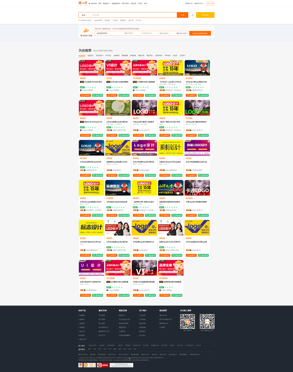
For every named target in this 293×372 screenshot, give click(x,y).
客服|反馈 (122, 327)
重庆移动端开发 (194, 354)
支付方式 (102, 335)
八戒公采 (81, 331)
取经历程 (142, 323)
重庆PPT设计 (145, 354)
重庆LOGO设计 (83, 354)
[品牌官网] (103, 365)
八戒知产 (81, 319)
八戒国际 (81, 327)
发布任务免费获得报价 (200, 33)
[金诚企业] (90, 365)
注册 (212, 3)
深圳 (99, 349)
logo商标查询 (98, 20)
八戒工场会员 (189, 345)
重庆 (89, 349)
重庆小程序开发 (124, 354)
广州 (109, 349)
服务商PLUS (163, 323)
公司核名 (115, 20)
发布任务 (205, 15)
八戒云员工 (82, 339)
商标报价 (107, 20)
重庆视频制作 (183, 354)
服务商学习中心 (104, 331)
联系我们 (142, 331)
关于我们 (142, 310)
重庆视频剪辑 (102, 354)
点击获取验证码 (146, 33)
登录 (208, 3)
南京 (130, 349)
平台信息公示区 (124, 319)
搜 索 (182, 15)
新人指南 (102, 319)
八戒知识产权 (92, 345)
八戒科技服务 (111, 345)
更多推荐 (163, 310)
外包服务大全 (155, 345)
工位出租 (180, 345)
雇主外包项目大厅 (165, 319)
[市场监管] (80, 365)
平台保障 (102, 315)
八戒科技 (81, 323)
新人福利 (102, 323)
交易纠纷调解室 (124, 335)
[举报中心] (121, 365)
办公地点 (142, 335)
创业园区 (81, 335)
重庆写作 (154, 354)
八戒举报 (122, 331)
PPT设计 (138, 20)
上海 (104, 349)
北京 (94, 349)
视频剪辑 (123, 20)
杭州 (119, 349)
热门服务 (146, 345)
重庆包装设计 (173, 354)
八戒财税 (81, 315)
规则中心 (122, 315)
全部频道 (127, 345)
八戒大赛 (198, 345)
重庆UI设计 (163, 354)
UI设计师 (130, 20)
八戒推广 (162, 327)
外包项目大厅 (137, 345)
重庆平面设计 (112, 354)
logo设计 (89, 20)
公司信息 (142, 315)
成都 (114, 349)
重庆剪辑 (93, 354)
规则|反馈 (123, 310)
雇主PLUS (163, 315)
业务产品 (82, 310)
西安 (135, 349)
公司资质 (142, 319)
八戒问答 (120, 345)
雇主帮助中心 (103, 327)
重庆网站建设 (135, 354)
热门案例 (164, 345)
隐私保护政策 (124, 323)
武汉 (124, 349)
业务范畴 (142, 327)
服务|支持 (103, 310)
